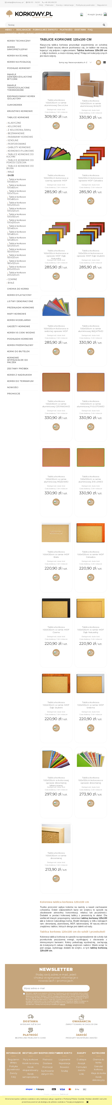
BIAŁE (11, 282)
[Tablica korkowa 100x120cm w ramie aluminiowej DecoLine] (56, 85)
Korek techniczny (18, 40)
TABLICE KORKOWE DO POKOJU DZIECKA (20, 161)
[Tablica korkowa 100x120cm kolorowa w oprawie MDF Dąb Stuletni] (90, 235)
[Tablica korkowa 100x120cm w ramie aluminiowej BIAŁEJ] (90, 85)
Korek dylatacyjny (19, 295)
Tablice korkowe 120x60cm (16, 227)
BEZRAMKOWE (16, 133)
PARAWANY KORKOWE (20, 137)
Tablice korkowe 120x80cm (16, 233)
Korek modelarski (19, 320)
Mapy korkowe (16, 314)
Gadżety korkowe (18, 326)
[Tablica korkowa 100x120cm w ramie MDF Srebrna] (90, 687)
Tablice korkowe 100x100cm (16, 203)
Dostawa (47, 1063)
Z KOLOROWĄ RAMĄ (19, 130)
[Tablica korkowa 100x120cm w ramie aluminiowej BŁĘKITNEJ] (90, 311)
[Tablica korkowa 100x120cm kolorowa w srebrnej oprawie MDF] (56, 311)
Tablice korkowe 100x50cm (16, 180)
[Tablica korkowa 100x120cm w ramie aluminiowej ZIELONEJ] (90, 461)
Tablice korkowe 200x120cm (16, 273)
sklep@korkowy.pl (15, 2)
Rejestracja (64, 1063)
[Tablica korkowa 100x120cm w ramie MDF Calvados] (90, 536)
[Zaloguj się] (82, 14)
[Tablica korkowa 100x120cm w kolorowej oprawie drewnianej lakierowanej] (56, 762)
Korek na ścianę (17, 55)
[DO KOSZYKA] (56, 125)
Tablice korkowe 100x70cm (16, 192)
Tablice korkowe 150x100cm (16, 250)
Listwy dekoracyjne (20, 301)
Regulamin (102, 5)
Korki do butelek (18, 351)
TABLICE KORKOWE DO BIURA (20, 167)
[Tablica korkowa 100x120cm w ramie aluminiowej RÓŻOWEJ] (56, 461)
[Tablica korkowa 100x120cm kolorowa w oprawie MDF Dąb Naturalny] (56, 235)
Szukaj (64, 1071)
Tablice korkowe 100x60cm (16, 186)
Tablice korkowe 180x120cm (16, 262)
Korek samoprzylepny (17, 48)
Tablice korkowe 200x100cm (16, 267)
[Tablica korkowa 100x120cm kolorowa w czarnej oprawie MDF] (56, 160)
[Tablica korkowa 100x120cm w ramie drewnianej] (56, 838)
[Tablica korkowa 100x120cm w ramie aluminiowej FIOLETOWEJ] (90, 386)
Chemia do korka (18, 288)
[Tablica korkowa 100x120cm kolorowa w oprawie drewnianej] (90, 762)
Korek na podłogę (19, 62)
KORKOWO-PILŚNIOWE (21, 151)
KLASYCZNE (14, 123)
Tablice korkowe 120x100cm (16, 244)
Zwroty (13, 1073)
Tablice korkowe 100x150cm (16, 215)
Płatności (49, 5)
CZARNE (12, 279)
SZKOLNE (13, 140)
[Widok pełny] (104, 62)
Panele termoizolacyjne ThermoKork (18, 87)
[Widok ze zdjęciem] (98, 62)
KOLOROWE (14, 126)
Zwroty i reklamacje (65, 5)
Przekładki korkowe (20, 307)
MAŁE (11, 172)
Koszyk (81, 1063)
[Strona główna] (29, 14)
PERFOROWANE (17, 144)
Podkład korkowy (19, 68)
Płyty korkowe (30, 1059)
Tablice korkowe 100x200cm (16, 221)
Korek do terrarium (20, 381)
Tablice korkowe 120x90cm (16, 238)
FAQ (41, 5)
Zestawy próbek (17, 368)
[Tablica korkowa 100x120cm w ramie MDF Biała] (56, 536)
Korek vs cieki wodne (21, 332)
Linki (81, 1074)
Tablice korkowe (18, 117)
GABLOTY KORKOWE (19, 147)
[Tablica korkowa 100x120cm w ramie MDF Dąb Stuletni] (56, 687)
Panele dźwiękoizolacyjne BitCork (19, 76)
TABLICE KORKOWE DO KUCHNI (20, 155)
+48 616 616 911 (50, 2)
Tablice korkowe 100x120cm (16, 209)
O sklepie (81, 1059)
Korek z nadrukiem (19, 375)
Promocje (13, 393)
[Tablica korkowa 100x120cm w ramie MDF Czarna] (56, 612)
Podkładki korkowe (20, 339)
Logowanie (64, 1059)
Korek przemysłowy (20, 345)
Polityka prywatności (85, 5)
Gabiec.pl (64, 1094)
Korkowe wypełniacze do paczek (17, 360)
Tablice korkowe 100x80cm (16, 198)
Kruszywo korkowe (20, 111)
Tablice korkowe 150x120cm (16, 256)
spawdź (62, 1004)
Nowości (13, 387)
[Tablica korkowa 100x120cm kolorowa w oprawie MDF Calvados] (90, 160)
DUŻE (11, 175)
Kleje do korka (98, 1073)
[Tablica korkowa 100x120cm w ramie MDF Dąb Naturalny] (90, 612)
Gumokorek (14, 105)
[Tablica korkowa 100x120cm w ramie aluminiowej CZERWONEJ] (56, 386)
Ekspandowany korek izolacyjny (21, 97)
